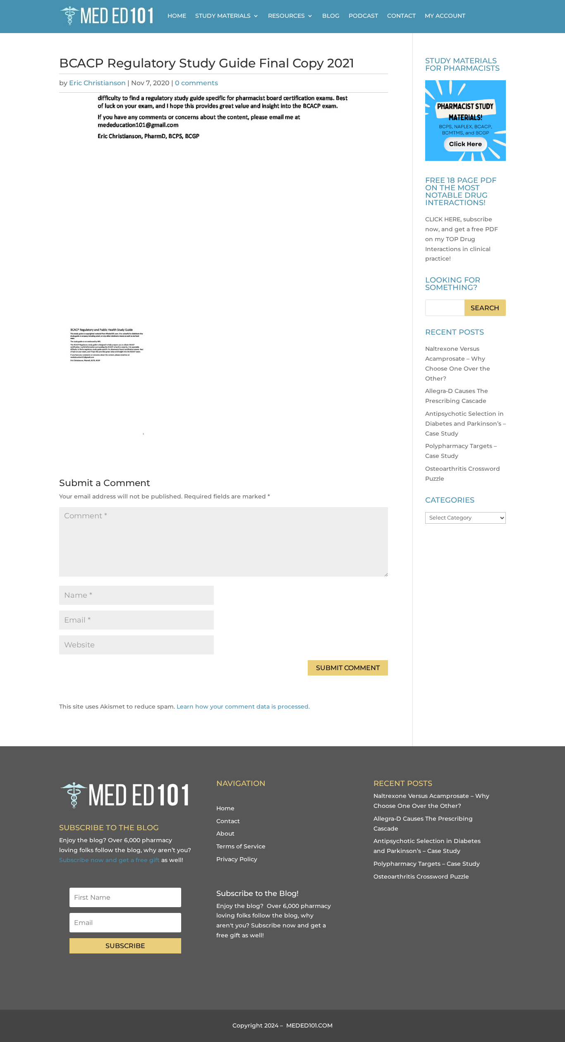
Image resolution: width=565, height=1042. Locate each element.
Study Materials (223, 15)
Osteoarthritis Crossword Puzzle (421, 876)
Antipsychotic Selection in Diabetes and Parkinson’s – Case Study (465, 423)
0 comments (196, 83)
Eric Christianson (97, 83)
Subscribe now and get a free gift (109, 860)
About (225, 833)
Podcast (363, 15)
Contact (401, 15)
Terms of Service (241, 846)
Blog (331, 15)
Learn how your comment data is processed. (243, 706)
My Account (445, 15)
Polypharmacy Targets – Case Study (426, 863)
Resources (286, 15)
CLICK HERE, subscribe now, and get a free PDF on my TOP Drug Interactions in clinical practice (461, 239)
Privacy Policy (236, 859)
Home (177, 15)
